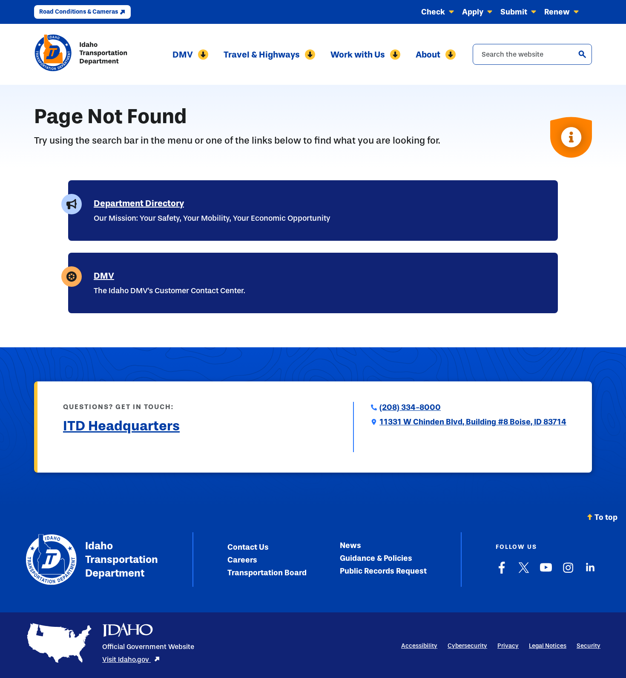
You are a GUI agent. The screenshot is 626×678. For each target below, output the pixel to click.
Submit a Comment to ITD (108, 446)
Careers (242, 560)
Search (582, 54)
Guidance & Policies (376, 558)
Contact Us (248, 547)
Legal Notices (547, 645)
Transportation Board (267, 572)
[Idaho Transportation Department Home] (81, 54)
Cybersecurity (467, 645)
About (428, 54)
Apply (472, 12)
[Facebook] (502, 571)
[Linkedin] (590, 571)
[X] (524, 571)
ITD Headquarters (121, 426)
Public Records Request (383, 571)
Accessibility (419, 645)
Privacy (508, 645)
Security (588, 645)
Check (433, 12)
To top (605, 517)
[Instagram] (568, 571)
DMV (182, 54)
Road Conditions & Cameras (78, 11)
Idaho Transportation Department (121, 559)
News (350, 545)
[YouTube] (546, 571)
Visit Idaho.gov (126, 659)
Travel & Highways (262, 54)
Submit (513, 12)
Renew (557, 12)
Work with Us (357, 54)
